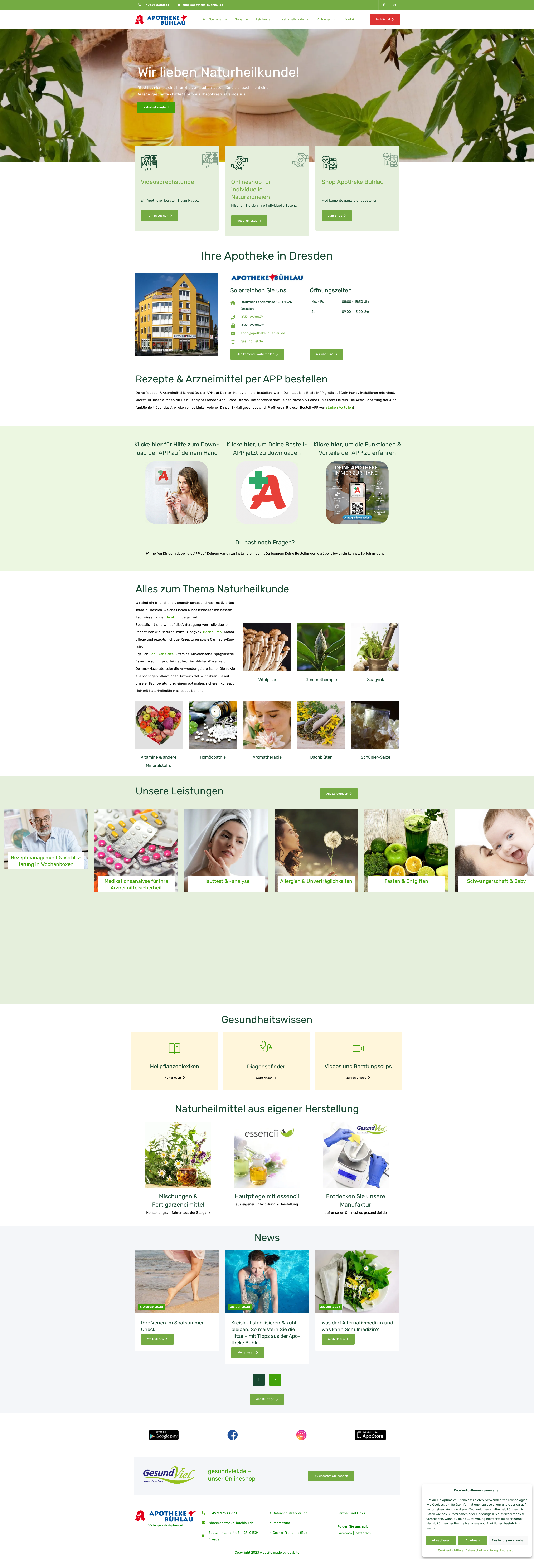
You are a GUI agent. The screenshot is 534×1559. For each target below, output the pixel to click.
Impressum (508, 1550)
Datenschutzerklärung (481, 1550)
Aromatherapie (267, 757)
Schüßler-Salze (161, 654)
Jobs (238, 19)
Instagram (363, 1533)
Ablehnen (472, 1540)
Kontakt (350, 19)
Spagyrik (375, 679)
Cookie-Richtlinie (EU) (290, 1533)
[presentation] (259, 1380)
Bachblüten (212, 632)
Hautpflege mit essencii (267, 1196)
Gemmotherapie (321, 679)
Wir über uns (212, 19)
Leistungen (264, 19)
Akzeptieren (441, 1540)
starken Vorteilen (339, 408)
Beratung (173, 617)
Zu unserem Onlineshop (331, 1476)
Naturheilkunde (292, 19)
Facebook (344, 1533)
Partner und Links (351, 1513)
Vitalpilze (267, 679)
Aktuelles (324, 19)
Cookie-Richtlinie (450, 1550)
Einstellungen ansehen (508, 1540)
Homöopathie (213, 757)
